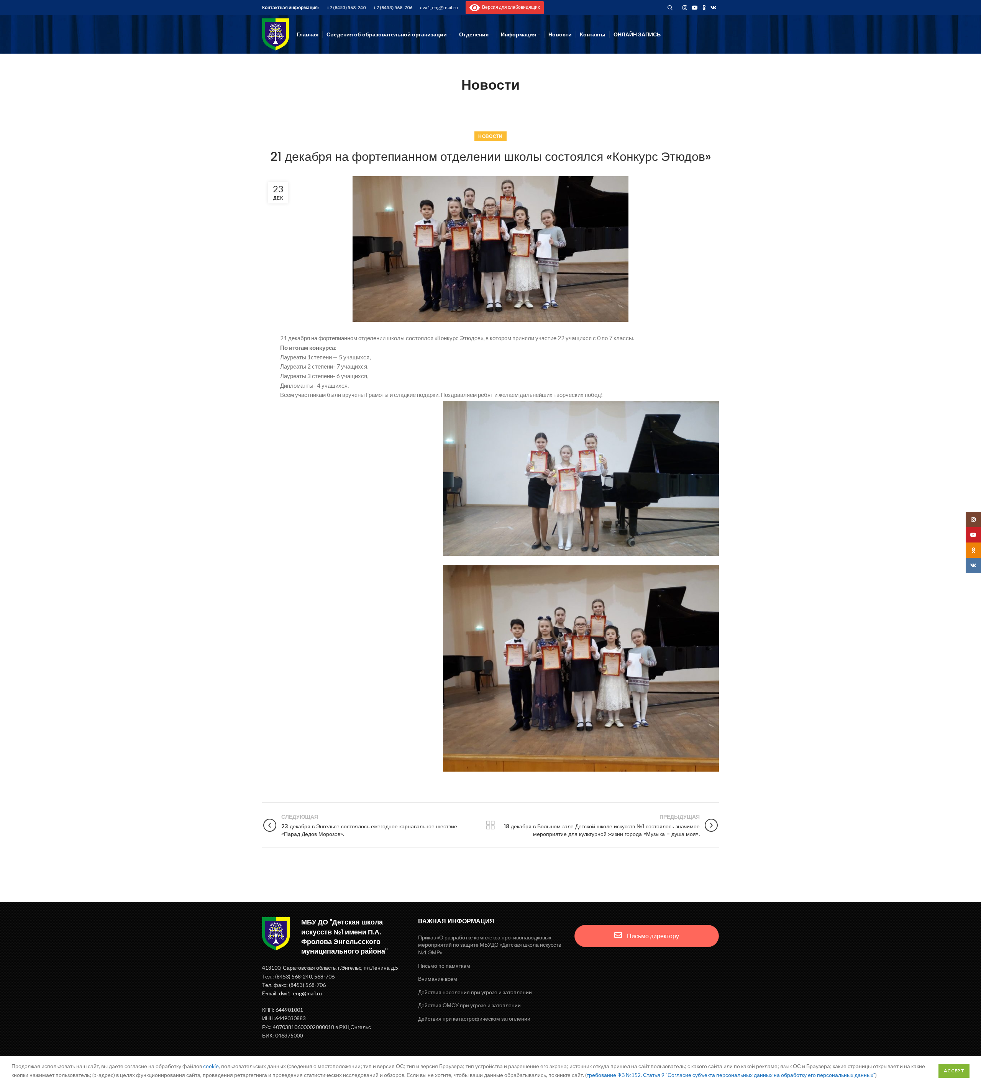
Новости (490, 136)
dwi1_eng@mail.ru (439, 7)
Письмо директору (652, 935)
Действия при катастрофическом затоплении (474, 1018)
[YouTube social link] (694, 8)
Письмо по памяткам (444, 965)
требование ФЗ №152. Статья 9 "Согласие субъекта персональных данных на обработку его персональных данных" (731, 1075)
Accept (954, 1071)
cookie (211, 1066)
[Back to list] (490, 825)
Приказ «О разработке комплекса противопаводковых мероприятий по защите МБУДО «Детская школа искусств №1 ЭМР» (489, 945)
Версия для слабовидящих (510, 7)
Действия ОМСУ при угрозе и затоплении (469, 1005)
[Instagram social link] (684, 8)
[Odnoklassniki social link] (704, 8)
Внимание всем (437, 978)
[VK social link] (713, 8)
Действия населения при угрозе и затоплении (475, 992)
